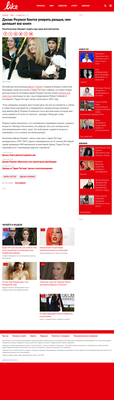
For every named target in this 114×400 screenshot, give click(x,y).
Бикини (86, 5)
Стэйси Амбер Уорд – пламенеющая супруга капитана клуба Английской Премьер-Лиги (95, 108)
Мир (52, 5)
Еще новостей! (86, 136)
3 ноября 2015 (20, 15)
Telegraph (20, 183)
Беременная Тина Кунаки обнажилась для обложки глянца (103, 151)
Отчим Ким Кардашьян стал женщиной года (15, 283)
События (62, 5)
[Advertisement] (38, 205)
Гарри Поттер (9, 176)
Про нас (5, 336)
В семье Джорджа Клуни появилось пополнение (56, 315)
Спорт (74, 5)
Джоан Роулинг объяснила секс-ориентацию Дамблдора (29, 161)
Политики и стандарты (61, 336)
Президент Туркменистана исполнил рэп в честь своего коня (102, 58)
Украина (41, 5)
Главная (5, 15)
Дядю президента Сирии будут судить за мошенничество (102, 125)
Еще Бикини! (85, 212)
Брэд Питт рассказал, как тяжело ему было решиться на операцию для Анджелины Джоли (19, 250)
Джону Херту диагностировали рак (19, 154)
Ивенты (33, 336)
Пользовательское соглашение (86, 336)
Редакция (44, 336)
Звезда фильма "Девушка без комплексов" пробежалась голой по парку (102, 185)
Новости (84, 49)
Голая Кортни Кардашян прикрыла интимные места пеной (102, 201)
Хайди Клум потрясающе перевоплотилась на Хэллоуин (54, 249)
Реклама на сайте (19, 336)
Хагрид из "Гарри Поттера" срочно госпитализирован (27, 168)
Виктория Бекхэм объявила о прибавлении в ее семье (103, 92)
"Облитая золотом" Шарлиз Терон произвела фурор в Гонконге (55, 283)
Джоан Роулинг (35, 86)
